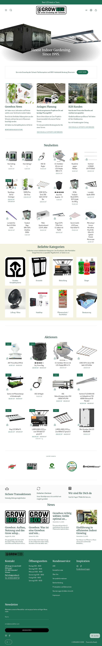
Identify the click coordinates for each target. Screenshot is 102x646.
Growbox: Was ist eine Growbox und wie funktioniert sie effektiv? (39, 530)
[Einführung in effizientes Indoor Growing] (86, 517)
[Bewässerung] (86, 299)
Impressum (56, 595)
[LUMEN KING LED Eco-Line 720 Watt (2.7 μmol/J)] (39, 418)
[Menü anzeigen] (5, 10)
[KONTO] (91, 10)
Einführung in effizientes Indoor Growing (86, 530)
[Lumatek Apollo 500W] (90, 184)
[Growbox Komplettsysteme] (15, 267)
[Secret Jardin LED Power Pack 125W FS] (74, 215)
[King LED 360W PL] (15, 418)
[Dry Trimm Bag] (39, 351)
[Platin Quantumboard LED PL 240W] (43, 215)
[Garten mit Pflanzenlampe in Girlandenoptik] (15, 382)
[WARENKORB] (96, 10)
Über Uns (55, 574)
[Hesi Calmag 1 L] (27, 156)
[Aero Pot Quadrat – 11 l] (59, 184)
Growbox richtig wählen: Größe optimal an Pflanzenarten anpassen (62, 516)
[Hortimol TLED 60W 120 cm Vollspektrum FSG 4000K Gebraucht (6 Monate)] (86, 382)
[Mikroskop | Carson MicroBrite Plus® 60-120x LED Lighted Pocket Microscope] (90, 215)
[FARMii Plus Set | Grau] (27, 184)
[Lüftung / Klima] (15, 299)
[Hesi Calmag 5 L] (11, 156)
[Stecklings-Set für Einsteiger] (11, 184)
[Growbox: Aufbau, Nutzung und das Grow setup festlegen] (15, 517)
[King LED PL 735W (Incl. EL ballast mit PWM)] (59, 215)
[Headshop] (39, 299)
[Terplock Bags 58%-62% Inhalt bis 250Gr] (27, 215)
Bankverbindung (58, 583)
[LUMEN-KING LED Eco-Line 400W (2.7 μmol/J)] (63, 418)
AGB (54, 566)
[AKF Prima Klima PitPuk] (15, 351)
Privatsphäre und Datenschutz (62, 587)
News (51, 505)
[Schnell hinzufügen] (7, 159)
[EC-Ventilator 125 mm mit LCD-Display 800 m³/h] (59, 156)
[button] (11, 10)
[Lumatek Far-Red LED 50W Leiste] (11, 215)
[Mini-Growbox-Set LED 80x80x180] (86, 418)
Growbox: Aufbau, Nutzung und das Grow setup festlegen (15, 530)
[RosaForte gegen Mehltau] (74, 156)
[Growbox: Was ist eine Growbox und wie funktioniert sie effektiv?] (39, 517)
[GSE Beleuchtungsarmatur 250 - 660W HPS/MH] (63, 382)
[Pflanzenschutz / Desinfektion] (63, 299)
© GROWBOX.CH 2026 (78, 642)
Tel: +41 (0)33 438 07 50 (12, 578)
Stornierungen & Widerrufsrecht (63, 591)
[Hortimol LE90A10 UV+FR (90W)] (90, 156)
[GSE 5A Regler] (43, 156)
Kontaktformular (58, 570)
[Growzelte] (39, 267)
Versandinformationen (60, 578)
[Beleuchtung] (63, 267)
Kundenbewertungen (83, 569)
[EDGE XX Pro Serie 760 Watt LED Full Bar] (43, 184)
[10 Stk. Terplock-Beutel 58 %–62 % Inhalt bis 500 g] (74, 184)
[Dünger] (86, 267)
